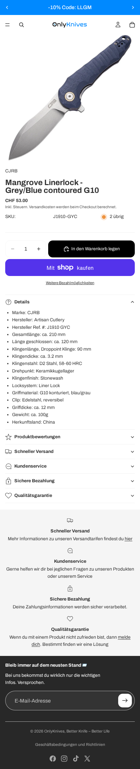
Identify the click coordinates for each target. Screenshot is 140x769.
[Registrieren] (125, 700)
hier (129, 538)
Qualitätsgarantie (33, 495)
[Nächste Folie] (133, 7)
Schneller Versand (34, 451)
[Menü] (7, 24)
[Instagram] (64, 758)
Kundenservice (30, 466)
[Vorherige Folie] (7, 7)
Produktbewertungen (37, 436)
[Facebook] (53, 758)
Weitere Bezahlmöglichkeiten (70, 283)
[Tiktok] (76, 758)
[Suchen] (21, 25)
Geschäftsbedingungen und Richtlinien (70, 744)
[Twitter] (87, 758)
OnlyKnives (54, 731)
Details (22, 301)
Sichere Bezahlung (34, 480)
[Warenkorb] (132, 25)
